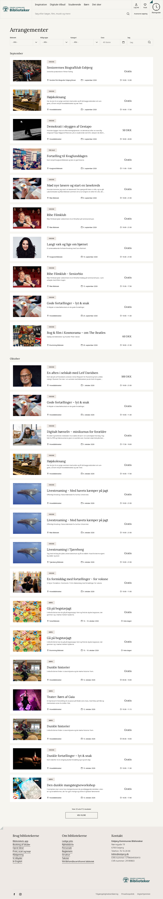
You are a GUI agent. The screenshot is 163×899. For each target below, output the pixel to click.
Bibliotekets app (20, 841)
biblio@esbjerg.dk (120, 854)
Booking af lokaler (21, 844)
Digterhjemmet (143, 894)
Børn (86, 4)
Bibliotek (13, 38)
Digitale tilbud (57, 4)
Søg (128, 38)
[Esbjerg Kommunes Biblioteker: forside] (16, 9)
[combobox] (82, 13)
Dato (102, 38)
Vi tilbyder (17, 858)
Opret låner (18, 848)
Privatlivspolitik (127, 894)
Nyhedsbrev (68, 844)
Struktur (66, 854)
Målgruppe (44, 38)
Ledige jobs (67, 841)
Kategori (74, 38)
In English (17, 861)
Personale (67, 848)
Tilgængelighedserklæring (107, 894)
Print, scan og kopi (22, 851)
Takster (65, 858)
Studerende (74, 4)
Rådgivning (18, 854)
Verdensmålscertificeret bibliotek (78, 861)
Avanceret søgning (140, 14)
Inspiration (41, 4)
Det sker (96, 4)
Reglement (67, 851)
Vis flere (81, 815)
